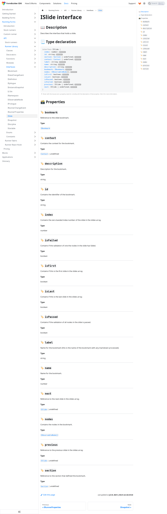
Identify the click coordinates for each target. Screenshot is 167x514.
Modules (10, 63)
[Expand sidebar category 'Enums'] (34, 132)
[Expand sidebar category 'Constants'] (34, 136)
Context (57, 59)
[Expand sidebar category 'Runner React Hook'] (34, 145)
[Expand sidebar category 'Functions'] (34, 59)
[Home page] (42, 10)
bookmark (48, 69)
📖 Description (144, 12)
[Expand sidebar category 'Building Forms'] (34, 18)
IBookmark (12, 71)
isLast (47, 77)
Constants (10, 136)
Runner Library (11, 46)
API (5, 38)
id (45, 54)
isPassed (48, 79)
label (46, 62)
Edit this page (49, 495)
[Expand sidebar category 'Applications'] (34, 157)
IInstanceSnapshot (16, 87)
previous (48, 84)
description (50, 67)
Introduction (7, 9)
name (46, 64)
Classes (9, 50)
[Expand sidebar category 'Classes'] (34, 50)
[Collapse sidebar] (19, 511)
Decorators (11, 54)
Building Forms (8, 17)
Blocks (5, 153)
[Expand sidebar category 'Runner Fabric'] (34, 140)
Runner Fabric (11, 140)
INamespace (13, 95)
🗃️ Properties (143, 18)
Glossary (6, 161)
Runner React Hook (13, 144)
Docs (66, 3)
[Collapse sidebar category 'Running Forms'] (34, 22)
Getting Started (9, 13)
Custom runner (10, 34)
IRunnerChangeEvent (17, 108)
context (47, 59)
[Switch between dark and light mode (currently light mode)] (144, 3)
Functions (10, 58)
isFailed (48, 82)
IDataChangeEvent (16, 75)
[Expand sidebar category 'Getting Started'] (34, 13)
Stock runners (10, 30)
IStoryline (12, 124)
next (46, 87)
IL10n (10, 91)
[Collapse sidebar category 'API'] (34, 38)
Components (45, 3)
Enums (9, 132)
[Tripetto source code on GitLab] (139, 3)
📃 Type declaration (145, 15)
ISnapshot (12, 120)
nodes (46, 72)
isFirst (47, 74)
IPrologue (12, 104)
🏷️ (145, 21)
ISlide (10, 116)
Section (57, 57)
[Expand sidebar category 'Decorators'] (34, 54)
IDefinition (12, 79)
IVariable (11, 128)
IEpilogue (12, 83)
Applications (7, 157)
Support (132, 3)
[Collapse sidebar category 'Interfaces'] (34, 67)
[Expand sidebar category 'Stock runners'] (34, 30)
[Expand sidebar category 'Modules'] (34, 63)
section (47, 57)
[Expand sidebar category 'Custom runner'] (34, 34)
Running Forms (8, 22)
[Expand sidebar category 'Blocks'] (34, 153)
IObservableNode (15, 99)
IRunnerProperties (16, 112)
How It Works (31, 3)
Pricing (74, 3)
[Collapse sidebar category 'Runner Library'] (34, 46)
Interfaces (10, 67)
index (46, 52)
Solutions (57, 3)
